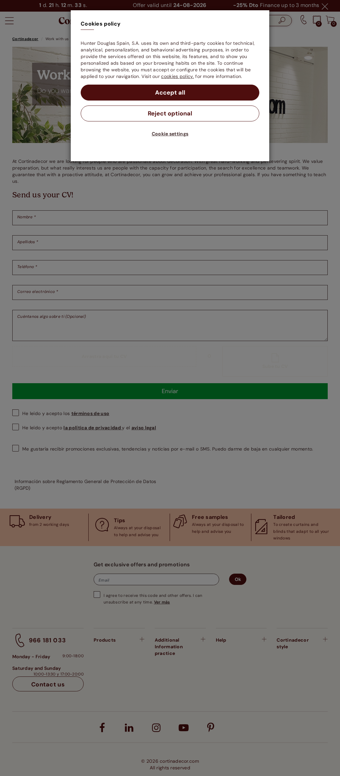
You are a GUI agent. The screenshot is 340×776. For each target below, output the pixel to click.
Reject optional (170, 113)
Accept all (170, 93)
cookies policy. (177, 76)
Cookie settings (170, 134)
